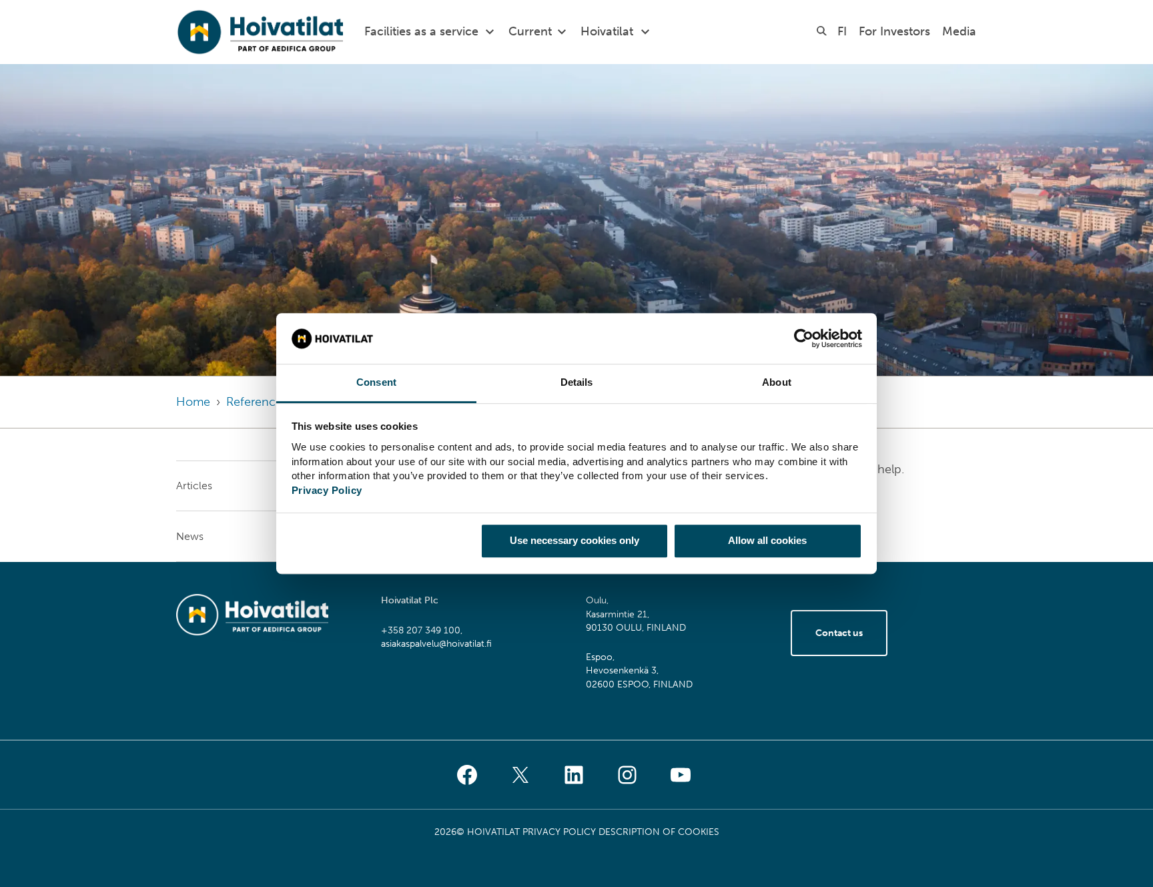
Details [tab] (576, 382)
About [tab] (776, 382)
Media (959, 31)
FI (842, 31)
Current (530, 31)
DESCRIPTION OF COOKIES (659, 832)
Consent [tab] (376, 382)
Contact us (839, 633)
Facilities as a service (421, 31)
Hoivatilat (607, 31)
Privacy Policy (327, 490)
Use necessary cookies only (574, 540)
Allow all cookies (767, 540)
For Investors (894, 31)
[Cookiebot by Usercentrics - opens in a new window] (803, 338)
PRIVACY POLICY (559, 832)
